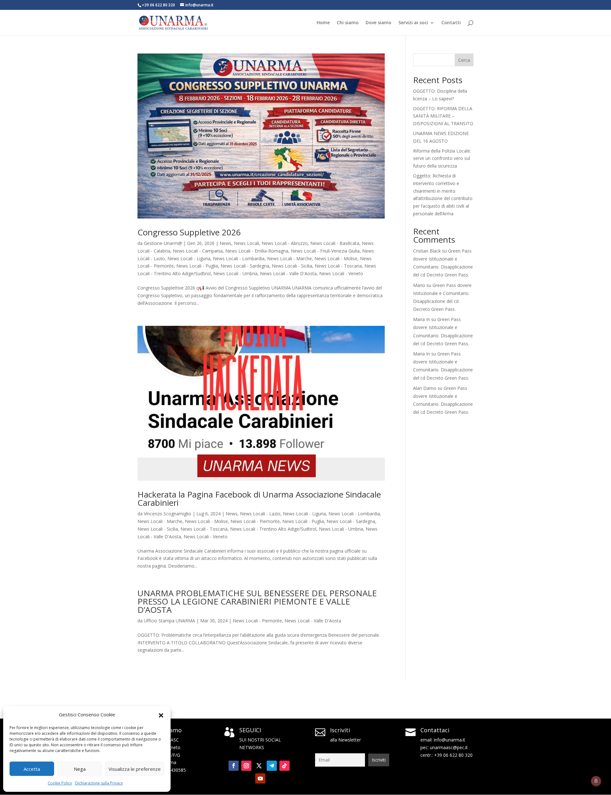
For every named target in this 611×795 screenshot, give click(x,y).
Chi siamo (348, 22)
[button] (161, 715)
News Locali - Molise (335, 258)
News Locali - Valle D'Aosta (288, 273)
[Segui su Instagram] (246, 766)
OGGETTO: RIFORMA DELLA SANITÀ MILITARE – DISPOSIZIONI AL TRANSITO (443, 116)
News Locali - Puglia (197, 266)
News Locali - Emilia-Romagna (256, 251)
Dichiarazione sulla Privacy (99, 783)
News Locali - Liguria (188, 258)
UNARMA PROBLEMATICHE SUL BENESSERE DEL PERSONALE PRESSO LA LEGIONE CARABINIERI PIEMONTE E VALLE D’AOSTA (257, 601)
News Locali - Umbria (235, 273)
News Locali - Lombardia (238, 258)
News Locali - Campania (198, 251)
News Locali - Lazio (260, 514)
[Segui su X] (259, 766)
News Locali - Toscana (338, 266)
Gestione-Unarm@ (163, 243)
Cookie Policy (60, 783)
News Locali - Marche (289, 258)
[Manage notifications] (596, 781)
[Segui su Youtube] (260, 778)
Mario (419, 285)
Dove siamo (378, 22)
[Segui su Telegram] (272, 766)
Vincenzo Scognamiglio (167, 514)
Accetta (32, 769)
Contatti (451, 22)
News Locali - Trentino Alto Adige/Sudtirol (273, 529)
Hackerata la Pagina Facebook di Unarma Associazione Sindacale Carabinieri (259, 498)
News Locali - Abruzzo (285, 243)
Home (323, 22)
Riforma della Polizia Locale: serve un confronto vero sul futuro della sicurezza (442, 158)
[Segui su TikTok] (284, 766)
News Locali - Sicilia (292, 266)
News (225, 243)
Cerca (464, 60)
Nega (80, 769)
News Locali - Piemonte (255, 521)
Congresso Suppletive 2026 (189, 232)
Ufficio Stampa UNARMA (169, 621)
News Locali (246, 243)
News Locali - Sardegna (245, 266)
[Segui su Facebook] (233, 766)
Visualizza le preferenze (135, 769)
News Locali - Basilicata (334, 243)
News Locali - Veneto (341, 273)
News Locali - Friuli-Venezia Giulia (325, 251)
